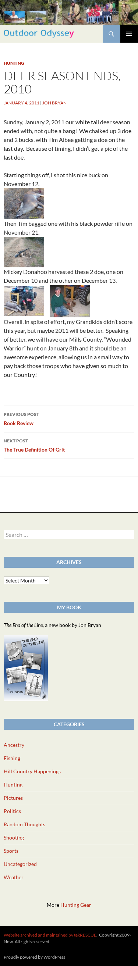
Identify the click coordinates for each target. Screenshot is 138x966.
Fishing (12, 758)
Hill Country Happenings (32, 771)
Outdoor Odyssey (39, 33)
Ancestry (14, 745)
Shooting (14, 837)
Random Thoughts (24, 824)
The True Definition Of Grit (34, 445)
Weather (14, 877)
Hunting (14, 63)
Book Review (21, 418)
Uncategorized (20, 864)
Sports (11, 851)
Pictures (13, 798)
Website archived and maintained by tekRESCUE (50, 935)
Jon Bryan (54, 103)
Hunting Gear (75, 905)
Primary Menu (129, 34)
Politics (12, 811)
